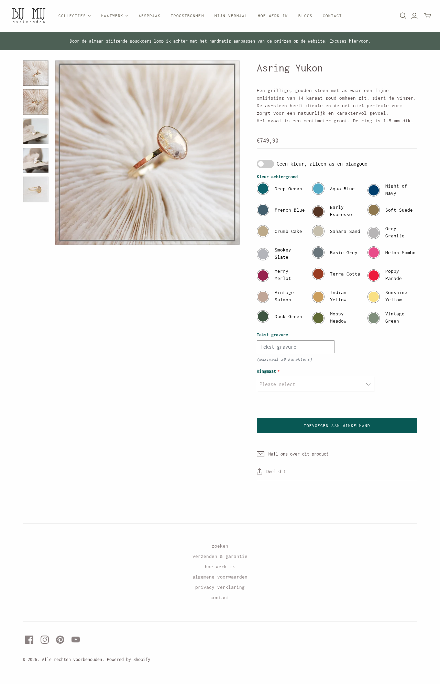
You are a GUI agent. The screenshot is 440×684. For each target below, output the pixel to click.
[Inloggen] (414, 16)
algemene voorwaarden (220, 577)
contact (220, 597)
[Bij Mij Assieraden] (28, 16)
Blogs (305, 15)
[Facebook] (29, 640)
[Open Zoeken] (403, 15)
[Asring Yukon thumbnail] (35, 73)
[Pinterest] (60, 640)
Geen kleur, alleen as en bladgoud (322, 164)
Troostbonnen (187, 15)
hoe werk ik (220, 566)
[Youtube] (76, 640)
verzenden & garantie (220, 556)
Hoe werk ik (273, 15)
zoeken (220, 546)
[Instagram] (45, 640)
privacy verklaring (220, 587)
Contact (332, 15)
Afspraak (150, 15)
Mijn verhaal (231, 15)
